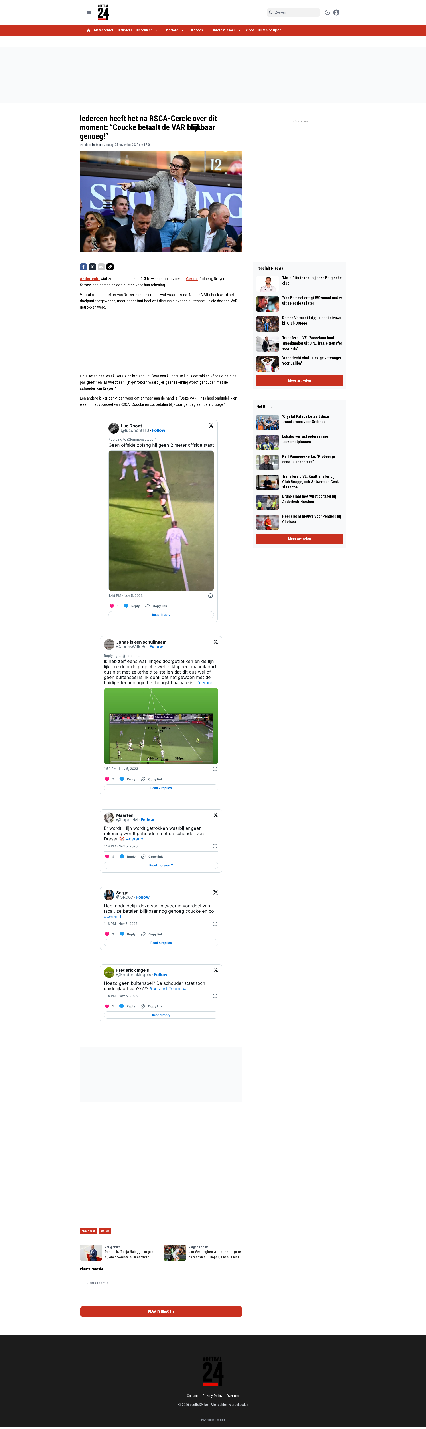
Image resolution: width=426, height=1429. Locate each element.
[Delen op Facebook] (83, 266)
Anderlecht (90, 278)
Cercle (192, 278)
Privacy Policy (212, 1396)
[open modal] (336, 12)
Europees (196, 30)
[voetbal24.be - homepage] (103, 12)
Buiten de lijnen (269, 30)
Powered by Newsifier (213, 1419)
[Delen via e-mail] (101, 266)
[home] (89, 30)
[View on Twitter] (211, 428)
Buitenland (170, 30)
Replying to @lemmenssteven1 (132, 439)
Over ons (233, 1396)
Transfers (124, 30)
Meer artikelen (299, 380)
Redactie (97, 145)
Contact (192, 1396)
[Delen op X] (92, 266)
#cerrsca (177, 988)
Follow (158, 430)
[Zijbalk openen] (89, 12)
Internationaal (224, 30)
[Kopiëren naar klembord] (110, 266)
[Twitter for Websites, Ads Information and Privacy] (210, 595)
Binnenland (144, 30)
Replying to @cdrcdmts (122, 656)
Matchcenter (104, 30)
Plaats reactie (161, 1311)
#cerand (204, 682)
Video (250, 30)
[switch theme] (327, 12)
